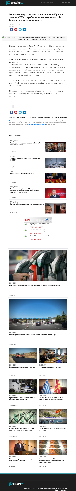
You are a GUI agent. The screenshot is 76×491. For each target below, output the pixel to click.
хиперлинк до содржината (37, 124)
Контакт (64, 488)
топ (37, 117)
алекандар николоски (48, 117)
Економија (21, 117)
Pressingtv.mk (13, 121)
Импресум (27, 488)
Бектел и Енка (62, 117)
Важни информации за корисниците (50, 488)
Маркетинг (35, 488)
